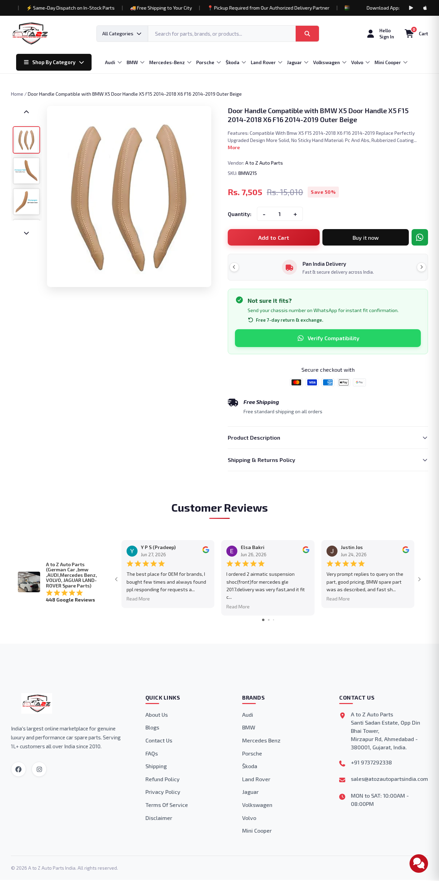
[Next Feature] (421, 267)
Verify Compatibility (333, 338)
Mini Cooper (257, 830)
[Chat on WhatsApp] (420, 237)
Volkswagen (257, 804)
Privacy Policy (162, 791)
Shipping (156, 766)
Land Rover (256, 779)
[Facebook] (18, 769)
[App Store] (425, 8)
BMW (248, 727)
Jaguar (250, 791)
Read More (138, 599)
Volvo (249, 817)
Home (17, 94)
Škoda (249, 766)
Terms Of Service (166, 804)
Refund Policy (162, 779)
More (234, 147)
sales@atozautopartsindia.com (389, 778)
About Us (156, 714)
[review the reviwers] (205, 552)
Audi (247, 714)
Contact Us (158, 740)
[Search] (307, 33)
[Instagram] (39, 769)
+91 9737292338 (371, 762)
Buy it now (366, 237)
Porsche (252, 753)
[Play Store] (411, 8)
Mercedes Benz (261, 740)
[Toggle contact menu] (419, 863)
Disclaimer (158, 817)
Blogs (152, 727)
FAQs (151, 753)
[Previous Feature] (234, 267)
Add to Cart (273, 237)
